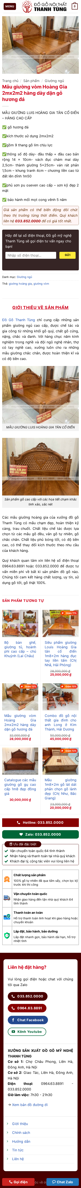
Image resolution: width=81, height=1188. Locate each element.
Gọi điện (21, 1182)
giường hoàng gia (20, 283)
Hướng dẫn (21, 1141)
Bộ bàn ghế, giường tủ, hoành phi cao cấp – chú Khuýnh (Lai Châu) (20, 649)
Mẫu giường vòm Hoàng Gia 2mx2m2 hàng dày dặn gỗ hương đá (20, 722)
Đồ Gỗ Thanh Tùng (18, 320)
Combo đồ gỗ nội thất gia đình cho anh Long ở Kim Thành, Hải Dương (60, 722)
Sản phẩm (31, 81)
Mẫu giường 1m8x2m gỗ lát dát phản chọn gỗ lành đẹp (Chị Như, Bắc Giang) (60, 789)
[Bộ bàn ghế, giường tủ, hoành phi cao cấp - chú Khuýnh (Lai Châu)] (20, 623)
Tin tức (18, 1150)
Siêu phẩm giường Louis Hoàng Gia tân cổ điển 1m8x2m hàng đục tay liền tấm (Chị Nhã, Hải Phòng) (60, 653)
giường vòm (41, 283)
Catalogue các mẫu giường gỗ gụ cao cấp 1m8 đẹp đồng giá (20, 786)
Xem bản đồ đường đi (30, 1105)
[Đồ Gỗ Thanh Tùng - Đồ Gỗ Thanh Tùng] (44, 6)
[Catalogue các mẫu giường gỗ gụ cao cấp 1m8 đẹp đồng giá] (20, 761)
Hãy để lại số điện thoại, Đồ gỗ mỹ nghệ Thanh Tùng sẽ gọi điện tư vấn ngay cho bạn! (38, 241)
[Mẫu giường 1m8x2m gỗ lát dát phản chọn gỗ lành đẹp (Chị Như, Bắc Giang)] (61, 761)
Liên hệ (18, 1159)
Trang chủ (10, 81)
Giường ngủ (54, 81)
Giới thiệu (20, 1124)
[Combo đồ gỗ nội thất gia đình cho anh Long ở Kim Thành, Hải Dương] (61, 696)
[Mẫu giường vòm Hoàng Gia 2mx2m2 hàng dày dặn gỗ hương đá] (20, 696)
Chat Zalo (65, 1182)
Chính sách (21, 1132)
